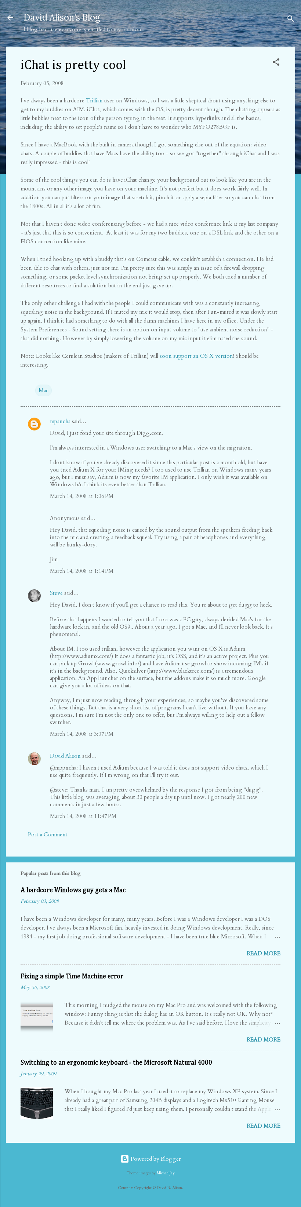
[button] (276, 63)
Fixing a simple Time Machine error (72, 976)
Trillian (94, 100)
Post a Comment (48, 834)
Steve (56, 593)
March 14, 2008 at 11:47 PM (83, 816)
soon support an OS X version (196, 356)
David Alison (65, 756)
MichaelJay (166, 1173)
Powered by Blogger (155, 1159)
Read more (263, 953)
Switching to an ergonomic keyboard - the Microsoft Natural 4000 (116, 1062)
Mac (43, 390)
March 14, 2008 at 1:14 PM (81, 571)
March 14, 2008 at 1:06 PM (81, 496)
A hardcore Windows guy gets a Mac (73, 890)
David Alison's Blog (61, 17)
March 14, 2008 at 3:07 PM (81, 734)
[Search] (290, 20)
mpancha (60, 421)
